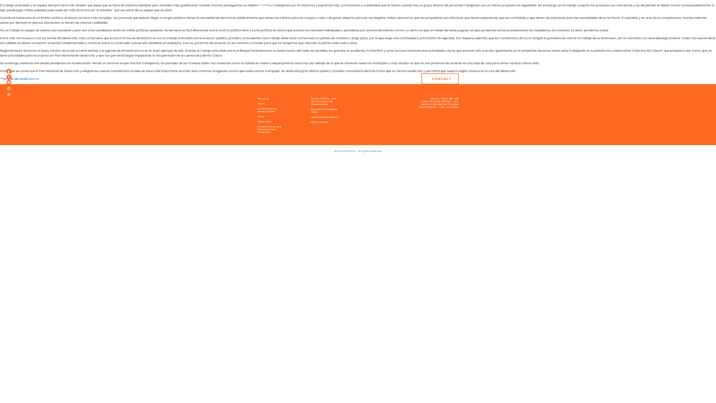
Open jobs (264, 121)
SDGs (260, 116)
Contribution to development (267, 110)
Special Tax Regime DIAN (324, 110)
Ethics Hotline (320, 122)
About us (263, 98)
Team (261, 103)
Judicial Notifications (325, 117)
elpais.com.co (29, 79)
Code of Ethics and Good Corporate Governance (323, 101)
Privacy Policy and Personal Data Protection (269, 129)
